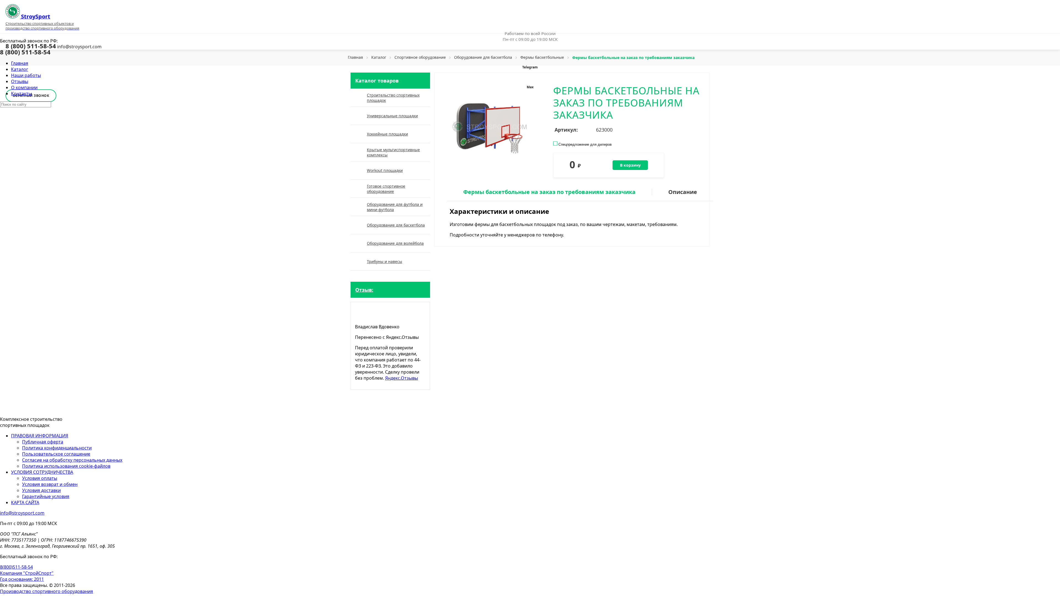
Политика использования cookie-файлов (66, 466)
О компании (24, 87)
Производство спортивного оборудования (46, 591)
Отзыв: (364, 289)
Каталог (19, 69)
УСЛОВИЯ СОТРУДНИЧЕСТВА (42, 472)
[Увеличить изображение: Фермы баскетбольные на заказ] (488, 127)
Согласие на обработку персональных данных (72, 460)
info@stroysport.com (79, 47)
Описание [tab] (682, 192)
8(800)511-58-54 (16, 567)
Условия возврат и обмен (50, 484)
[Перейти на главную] (31, 409)
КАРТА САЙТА (25, 502)
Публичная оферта (42, 442)
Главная (19, 63)
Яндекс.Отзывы (401, 378)
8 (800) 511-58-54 (31, 46)
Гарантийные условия (45, 496)
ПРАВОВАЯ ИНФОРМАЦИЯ (39, 436)
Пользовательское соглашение (56, 454)
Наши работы (26, 75)
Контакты (21, 94)
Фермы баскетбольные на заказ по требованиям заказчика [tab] (549, 192)
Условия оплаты (39, 478)
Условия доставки (41, 490)
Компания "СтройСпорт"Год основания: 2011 (27, 576)
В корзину (630, 165)
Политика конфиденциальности (57, 448)
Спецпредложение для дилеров (584, 144)
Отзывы (19, 81)
